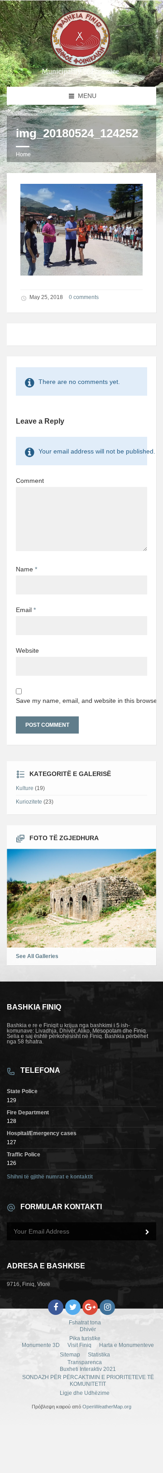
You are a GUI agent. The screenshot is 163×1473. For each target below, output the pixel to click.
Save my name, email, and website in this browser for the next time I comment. (81, 700)
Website (27, 650)
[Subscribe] (147, 1232)
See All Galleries (37, 956)
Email (26, 609)
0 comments (84, 297)
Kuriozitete (29, 802)
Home (23, 154)
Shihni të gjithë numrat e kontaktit (50, 1177)
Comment (30, 480)
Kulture (25, 788)
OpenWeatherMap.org (106, 1406)
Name (26, 569)
